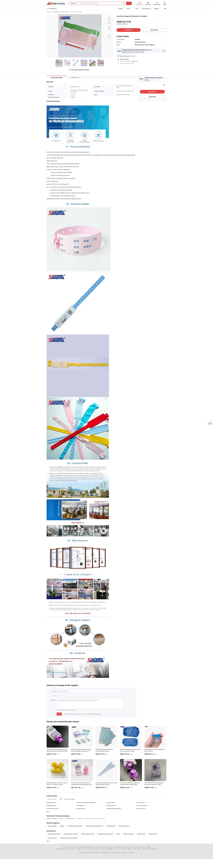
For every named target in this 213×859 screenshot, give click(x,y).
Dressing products (111, 805)
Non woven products (141, 805)
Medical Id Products (129, 834)
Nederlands (109, 849)
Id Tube (118, 834)
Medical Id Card (141, 834)
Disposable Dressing (124, 826)
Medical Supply (64, 11)
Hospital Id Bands (52, 838)
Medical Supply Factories (87, 834)
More (48, 841)
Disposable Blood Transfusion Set (94, 826)
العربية (115, 849)
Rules (165, 8)
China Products (73, 847)
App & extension (146, 8)
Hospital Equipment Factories (105, 834)
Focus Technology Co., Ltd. (96, 852)
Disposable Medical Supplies (76, 11)
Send (59, 714)
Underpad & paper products (113, 808)
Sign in (164, 4)
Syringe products (51, 802)
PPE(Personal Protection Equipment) (86, 802)
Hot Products (66, 847)
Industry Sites (117, 847)
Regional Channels (126, 847)
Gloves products (140, 808)
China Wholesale (100, 847)
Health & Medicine (55, 11)
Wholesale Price (108, 847)
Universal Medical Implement (74, 826)
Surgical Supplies (52, 826)
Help (137, 8)
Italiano (98, 849)
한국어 (119, 849)
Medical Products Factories (71, 834)
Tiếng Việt (144, 849)
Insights (148, 847)
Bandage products (51, 805)
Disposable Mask (110, 826)
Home (48, 11)
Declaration (123, 852)
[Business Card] (164, 84)
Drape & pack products (52, 808)
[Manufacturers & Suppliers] (56, 3)
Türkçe (139, 849)
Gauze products (110, 802)
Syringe (62, 826)
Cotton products (140, 802)
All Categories (52, 8)
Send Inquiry (128, 30)
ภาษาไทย (134, 849)
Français (85, 849)
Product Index (135, 847)
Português (78, 849)
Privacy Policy (131, 852)
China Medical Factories (54, 834)
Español (73, 849)
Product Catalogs (70, 799)
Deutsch (103, 849)
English (67, 849)
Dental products (81, 808)
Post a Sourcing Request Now (93, 714)
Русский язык (92, 849)
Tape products (80, 805)
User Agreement (115, 852)
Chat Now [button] (155, 30)
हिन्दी (129, 849)
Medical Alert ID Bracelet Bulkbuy (69, 838)
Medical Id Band (153, 834)
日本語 (124, 849)
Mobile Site (142, 847)
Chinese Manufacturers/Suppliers (86, 847)
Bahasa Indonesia (153, 849)
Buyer (128, 8)
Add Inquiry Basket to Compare (80, 70)
